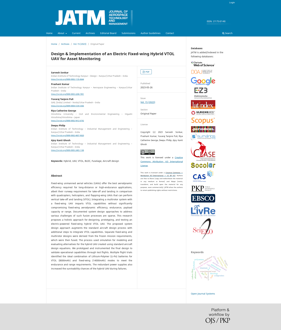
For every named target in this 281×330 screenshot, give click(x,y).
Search (228, 33)
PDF (147, 71)
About (61, 33)
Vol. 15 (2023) (79, 43)
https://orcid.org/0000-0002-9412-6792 (67, 120)
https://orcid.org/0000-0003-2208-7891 (67, 94)
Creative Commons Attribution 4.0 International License (161, 161)
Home (49, 33)
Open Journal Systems (203, 293)
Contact (170, 33)
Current (76, 33)
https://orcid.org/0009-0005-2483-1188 (67, 150)
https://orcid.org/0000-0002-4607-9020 (67, 135)
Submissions (128, 33)
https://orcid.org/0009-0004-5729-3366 (67, 106)
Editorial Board (108, 33)
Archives (90, 33)
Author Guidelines (151, 33)
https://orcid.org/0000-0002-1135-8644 (67, 79)
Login (232, 2)
